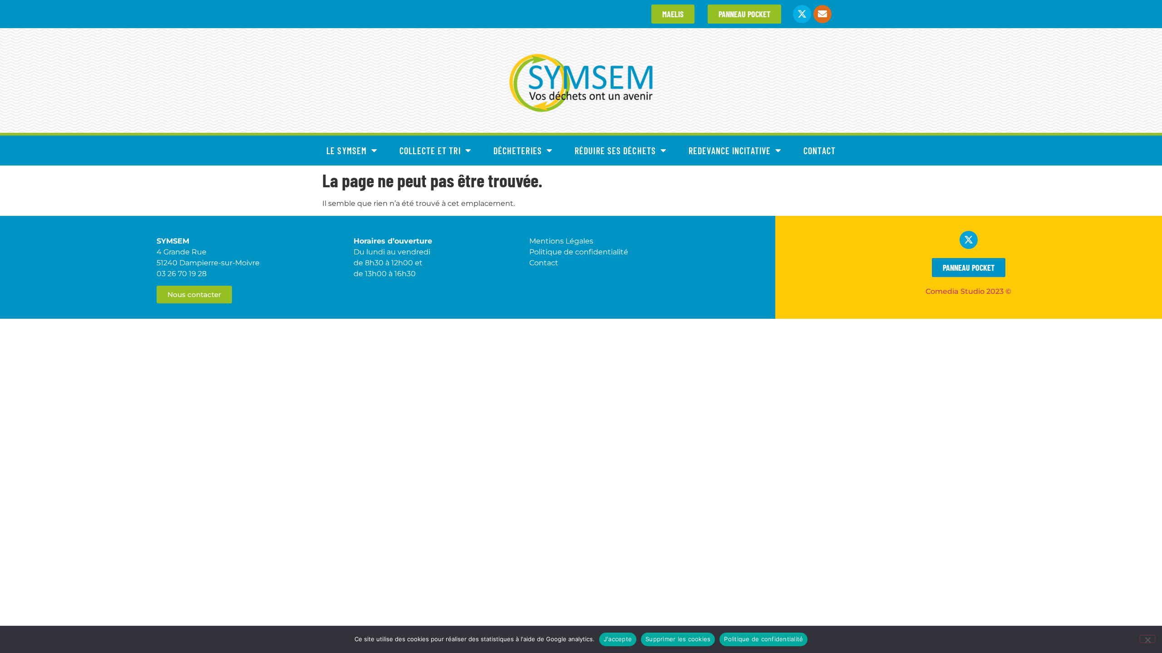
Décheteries (517, 150)
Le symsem (346, 150)
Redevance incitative (730, 150)
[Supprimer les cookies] (1147, 639)
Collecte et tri (430, 150)
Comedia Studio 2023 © (968, 291)
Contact (819, 150)
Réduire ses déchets (615, 150)
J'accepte (618, 639)
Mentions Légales (561, 241)
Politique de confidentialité (763, 639)
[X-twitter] (802, 14)
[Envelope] (822, 14)
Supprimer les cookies (677, 639)
